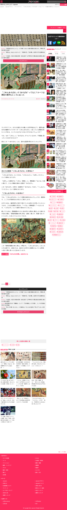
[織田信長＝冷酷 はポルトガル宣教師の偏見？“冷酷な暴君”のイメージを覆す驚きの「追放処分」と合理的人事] (51, 159)
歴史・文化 (38, 472)
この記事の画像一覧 (24, 341)
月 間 (63, 52)
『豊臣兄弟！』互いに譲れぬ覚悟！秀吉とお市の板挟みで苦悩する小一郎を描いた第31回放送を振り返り (61, 140)
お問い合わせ (38, 485)
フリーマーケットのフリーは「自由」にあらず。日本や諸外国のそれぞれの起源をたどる (7, 401)
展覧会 (60, 226)
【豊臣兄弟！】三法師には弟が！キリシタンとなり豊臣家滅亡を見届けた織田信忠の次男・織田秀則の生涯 (61, 67)
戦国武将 (60, 202)
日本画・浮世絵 (39, 460)
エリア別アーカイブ (7, 490)
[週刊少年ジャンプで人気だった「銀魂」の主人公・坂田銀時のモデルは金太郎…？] (8, 356)
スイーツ (62, 205)
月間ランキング (6, 495)
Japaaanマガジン (9, 6)
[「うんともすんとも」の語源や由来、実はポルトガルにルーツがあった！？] (39, 356)
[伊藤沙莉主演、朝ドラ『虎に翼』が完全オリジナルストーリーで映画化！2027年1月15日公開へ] (51, 86)
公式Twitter (54, 43)
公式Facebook (50, 43)
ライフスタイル (18, 6)
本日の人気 (5, 493)
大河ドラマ (53, 199)
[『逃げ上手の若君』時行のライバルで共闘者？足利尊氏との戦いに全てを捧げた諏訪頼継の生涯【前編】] (51, 79)
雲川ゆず (38, 98)
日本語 (12, 345)
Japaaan (33, 1)
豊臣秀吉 (54, 226)
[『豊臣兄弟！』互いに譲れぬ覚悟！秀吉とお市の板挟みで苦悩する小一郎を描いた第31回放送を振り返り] (51, 139)
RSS (63, 43)
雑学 (51, 208)
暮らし (4, 472)
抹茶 (50, 220)
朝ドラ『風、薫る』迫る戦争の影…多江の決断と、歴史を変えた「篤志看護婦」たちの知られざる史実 (61, 74)
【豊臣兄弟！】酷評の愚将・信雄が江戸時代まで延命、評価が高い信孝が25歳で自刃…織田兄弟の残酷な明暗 (61, 94)
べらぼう (53, 214)
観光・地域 (5, 470)
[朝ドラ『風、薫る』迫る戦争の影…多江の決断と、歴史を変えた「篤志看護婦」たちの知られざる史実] (51, 72)
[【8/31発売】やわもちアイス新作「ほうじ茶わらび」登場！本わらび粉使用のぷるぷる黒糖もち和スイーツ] (51, 132)
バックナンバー (23, 61)
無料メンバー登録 (39, 488)
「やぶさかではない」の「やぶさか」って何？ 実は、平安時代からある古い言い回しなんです (38, 401)
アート (4, 460)
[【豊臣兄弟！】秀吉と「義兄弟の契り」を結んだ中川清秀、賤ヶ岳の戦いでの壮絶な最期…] (51, 165)
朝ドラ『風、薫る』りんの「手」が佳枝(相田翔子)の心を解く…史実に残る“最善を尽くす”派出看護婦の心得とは (61, 180)
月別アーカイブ (39, 490)
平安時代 (61, 199)
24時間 (50, 52)
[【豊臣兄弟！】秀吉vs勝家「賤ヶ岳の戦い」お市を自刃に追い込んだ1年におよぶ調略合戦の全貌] (51, 59)
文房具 (63, 220)
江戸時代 (53, 196)
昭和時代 (61, 229)
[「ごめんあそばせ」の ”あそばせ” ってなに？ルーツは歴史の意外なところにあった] (23, 77)
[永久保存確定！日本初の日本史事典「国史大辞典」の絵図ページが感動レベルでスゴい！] (23, 356)
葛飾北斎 (61, 232)
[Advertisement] (23, 21)
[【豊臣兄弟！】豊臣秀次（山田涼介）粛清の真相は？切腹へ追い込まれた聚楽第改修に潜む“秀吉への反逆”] (51, 126)
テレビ (62, 211)
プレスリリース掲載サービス (57, 27)
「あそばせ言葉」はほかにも (15, 254)
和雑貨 (37, 465)
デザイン (56, 220)
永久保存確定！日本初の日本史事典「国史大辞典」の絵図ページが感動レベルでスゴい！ (23, 364)
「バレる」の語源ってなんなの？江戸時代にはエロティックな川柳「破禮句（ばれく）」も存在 (23, 382)
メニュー (1, 1)
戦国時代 (61, 196)
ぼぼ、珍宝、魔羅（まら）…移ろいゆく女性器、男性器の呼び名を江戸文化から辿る (38, 382)
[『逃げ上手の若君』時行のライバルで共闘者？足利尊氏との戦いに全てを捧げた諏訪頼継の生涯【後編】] (51, 112)
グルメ (4, 467)
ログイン (57, 4)
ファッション (6, 463)
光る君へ (53, 232)
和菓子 (37, 467)
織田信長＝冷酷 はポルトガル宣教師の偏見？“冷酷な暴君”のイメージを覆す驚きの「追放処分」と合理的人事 (61, 160)
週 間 (56, 52)
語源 (18, 345)
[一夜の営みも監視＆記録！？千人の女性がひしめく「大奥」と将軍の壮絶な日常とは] (51, 172)
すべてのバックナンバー (23, 312)
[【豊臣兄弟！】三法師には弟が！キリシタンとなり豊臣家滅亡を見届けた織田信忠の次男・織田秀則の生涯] (51, 66)
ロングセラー (53, 205)
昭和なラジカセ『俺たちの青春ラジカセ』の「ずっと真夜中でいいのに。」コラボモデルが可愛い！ (61, 107)
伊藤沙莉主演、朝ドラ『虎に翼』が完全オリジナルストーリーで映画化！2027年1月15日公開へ (61, 86)
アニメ (53, 202)
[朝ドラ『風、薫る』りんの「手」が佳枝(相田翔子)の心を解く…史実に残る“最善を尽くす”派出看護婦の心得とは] (51, 179)
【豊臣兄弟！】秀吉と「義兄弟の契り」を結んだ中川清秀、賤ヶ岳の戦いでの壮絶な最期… (61, 166)
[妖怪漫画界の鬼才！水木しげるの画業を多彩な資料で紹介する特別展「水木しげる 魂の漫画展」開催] (51, 99)
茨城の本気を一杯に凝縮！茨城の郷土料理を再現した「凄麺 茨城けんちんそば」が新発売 (61, 186)
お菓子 (57, 208)
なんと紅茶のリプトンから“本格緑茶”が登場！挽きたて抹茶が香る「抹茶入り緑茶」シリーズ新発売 (61, 153)
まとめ (37, 458)
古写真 (4, 475)
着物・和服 (38, 463)
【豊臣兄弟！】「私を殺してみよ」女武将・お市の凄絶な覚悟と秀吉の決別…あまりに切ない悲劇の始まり (61, 120)
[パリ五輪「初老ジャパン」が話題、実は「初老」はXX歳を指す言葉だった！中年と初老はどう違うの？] (8, 411)
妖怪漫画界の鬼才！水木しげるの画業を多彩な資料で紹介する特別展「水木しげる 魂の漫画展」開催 (61, 100)
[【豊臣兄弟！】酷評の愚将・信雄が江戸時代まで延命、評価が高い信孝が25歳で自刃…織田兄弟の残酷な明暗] (51, 92)
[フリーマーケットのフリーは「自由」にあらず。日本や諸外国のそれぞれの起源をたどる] (8, 392)
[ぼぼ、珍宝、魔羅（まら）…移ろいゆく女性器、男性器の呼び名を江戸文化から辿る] (39, 374)
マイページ (5, 488)
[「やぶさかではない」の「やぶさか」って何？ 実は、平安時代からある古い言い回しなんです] (39, 392)
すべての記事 (6, 458)
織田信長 (61, 214)
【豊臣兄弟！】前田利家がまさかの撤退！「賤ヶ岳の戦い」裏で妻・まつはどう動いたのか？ (61, 146)
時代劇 (56, 211)
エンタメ (37, 470)
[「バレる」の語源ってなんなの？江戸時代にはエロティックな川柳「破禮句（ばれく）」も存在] (23, 374)
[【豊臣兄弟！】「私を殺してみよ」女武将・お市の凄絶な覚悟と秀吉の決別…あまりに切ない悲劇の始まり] (51, 119)
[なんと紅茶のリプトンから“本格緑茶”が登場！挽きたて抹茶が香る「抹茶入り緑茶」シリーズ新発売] (51, 152)
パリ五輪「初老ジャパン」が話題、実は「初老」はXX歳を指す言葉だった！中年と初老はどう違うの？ (8, 419)
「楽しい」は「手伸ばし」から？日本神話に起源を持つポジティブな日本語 (23, 400)
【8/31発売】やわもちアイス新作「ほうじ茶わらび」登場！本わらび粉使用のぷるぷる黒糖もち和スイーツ (61, 134)
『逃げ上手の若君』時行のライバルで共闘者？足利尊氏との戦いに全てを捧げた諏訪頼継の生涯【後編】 (61, 114)
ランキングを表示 (56, 191)
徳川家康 (61, 217)
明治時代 (53, 217)
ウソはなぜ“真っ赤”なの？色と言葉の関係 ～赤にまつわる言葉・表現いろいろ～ (8, 382)
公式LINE (59, 43)
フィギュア (53, 223)
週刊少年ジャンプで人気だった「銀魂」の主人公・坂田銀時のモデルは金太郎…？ (7, 364)
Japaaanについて (39, 483)
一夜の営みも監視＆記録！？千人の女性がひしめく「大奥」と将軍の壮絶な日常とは (61, 173)
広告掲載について (7, 485)
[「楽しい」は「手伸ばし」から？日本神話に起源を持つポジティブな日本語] (23, 392)
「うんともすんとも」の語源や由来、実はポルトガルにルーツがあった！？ (38, 363)
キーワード (11, 98)
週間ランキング (39, 493)
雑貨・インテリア (7, 465)
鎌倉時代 (53, 229)
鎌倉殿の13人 (57, 235)
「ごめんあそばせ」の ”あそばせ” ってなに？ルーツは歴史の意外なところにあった (41, 6)
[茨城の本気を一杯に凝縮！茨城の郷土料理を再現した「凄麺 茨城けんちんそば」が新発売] (51, 186)
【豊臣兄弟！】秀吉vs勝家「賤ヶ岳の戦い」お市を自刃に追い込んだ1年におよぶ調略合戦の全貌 (61, 60)
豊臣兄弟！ (61, 223)
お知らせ (5, 483)
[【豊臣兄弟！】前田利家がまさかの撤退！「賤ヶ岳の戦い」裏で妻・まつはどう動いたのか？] (51, 146)
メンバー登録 (63, 4)
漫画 (51, 211)
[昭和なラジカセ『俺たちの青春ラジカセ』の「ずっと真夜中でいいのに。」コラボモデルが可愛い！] (51, 105)
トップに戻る (63, 452)
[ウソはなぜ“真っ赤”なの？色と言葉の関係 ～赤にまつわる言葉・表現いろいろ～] (8, 374)
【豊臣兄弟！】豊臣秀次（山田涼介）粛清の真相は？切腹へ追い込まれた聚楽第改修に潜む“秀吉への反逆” (61, 127)
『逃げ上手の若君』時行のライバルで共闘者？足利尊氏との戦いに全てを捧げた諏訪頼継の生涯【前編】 (61, 80)
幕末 (63, 208)
